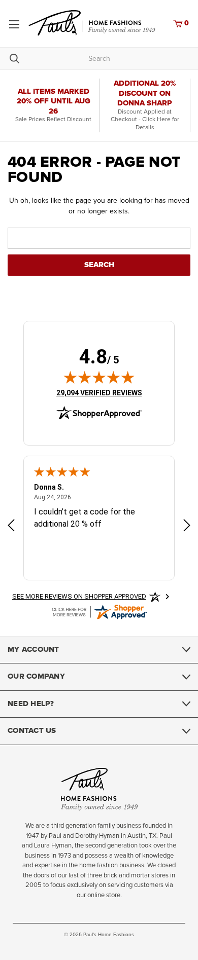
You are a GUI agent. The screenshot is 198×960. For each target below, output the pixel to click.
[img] (99, 377)
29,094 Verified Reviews (99, 392)
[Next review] (187, 526)
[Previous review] (11, 526)
